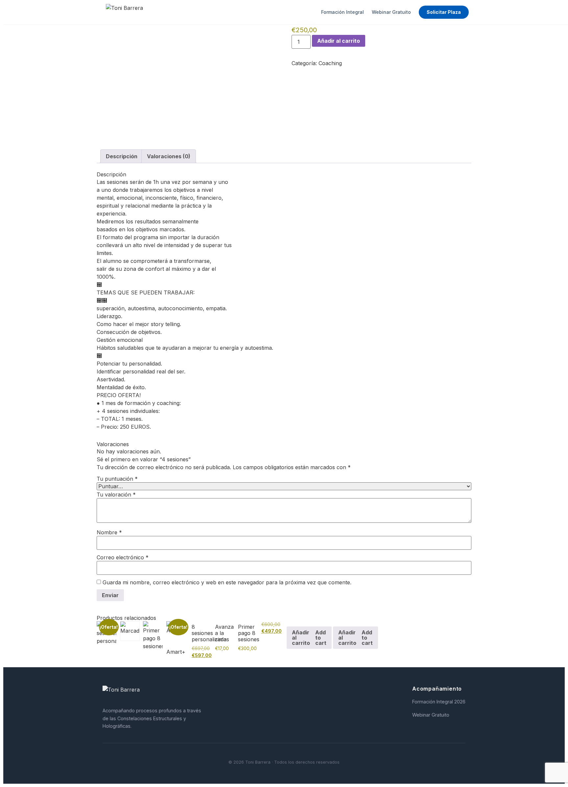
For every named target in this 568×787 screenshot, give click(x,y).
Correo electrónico (123, 557)
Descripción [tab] (121, 156)
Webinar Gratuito (391, 12)
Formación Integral (342, 12)
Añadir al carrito (338, 41)
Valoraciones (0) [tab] (168, 156)
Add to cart (320, 637)
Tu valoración (116, 494)
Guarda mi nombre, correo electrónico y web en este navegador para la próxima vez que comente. (227, 582)
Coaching (330, 63)
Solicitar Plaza (444, 12)
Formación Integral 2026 (438, 701)
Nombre (109, 532)
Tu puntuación (117, 478)
